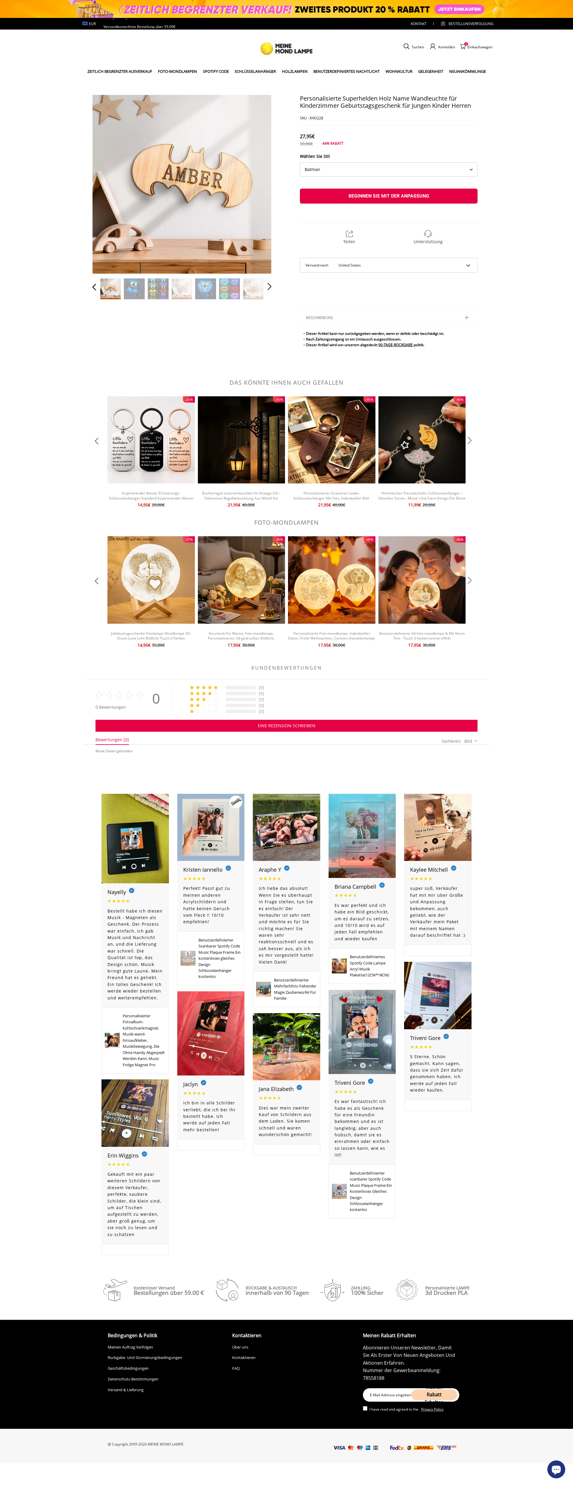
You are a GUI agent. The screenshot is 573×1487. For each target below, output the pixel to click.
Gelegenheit (430, 71)
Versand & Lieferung (126, 1389)
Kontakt (418, 23)
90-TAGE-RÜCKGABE (395, 344)
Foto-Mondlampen (177, 71)
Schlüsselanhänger (255, 71)
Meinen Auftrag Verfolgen (130, 1347)
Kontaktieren (243, 1357)
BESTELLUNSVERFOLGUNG (466, 23)
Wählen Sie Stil (315, 156)
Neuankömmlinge (467, 71)
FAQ (236, 1368)
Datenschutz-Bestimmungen (133, 1379)
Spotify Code (216, 71)
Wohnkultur (399, 71)
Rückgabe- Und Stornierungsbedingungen (145, 1357)
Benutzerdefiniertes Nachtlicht (346, 71)
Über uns (240, 1347)
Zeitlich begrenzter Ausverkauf (119, 71)
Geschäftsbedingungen (128, 1368)
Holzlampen (295, 71)
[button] (106, 183)
